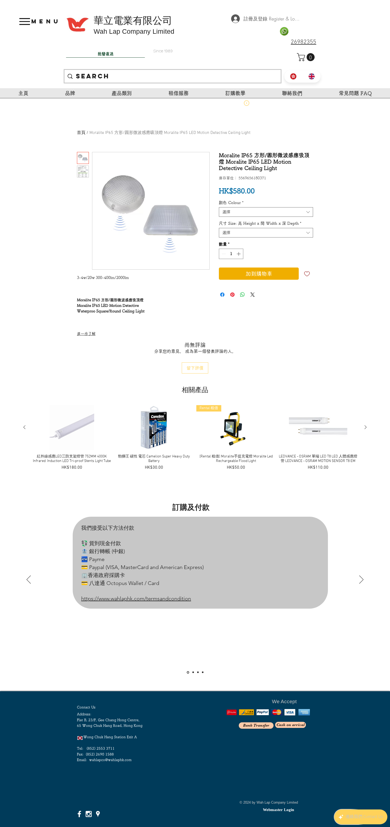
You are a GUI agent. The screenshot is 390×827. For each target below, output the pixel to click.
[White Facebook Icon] (79, 814)
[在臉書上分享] (222, 294)
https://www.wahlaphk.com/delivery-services (125, 627)
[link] (307, 57)
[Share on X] (252, 294)
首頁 (81, 132)
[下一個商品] (365, 427)
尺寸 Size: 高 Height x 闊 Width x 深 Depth (260, 223)
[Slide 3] (198, 672)
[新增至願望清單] (307, 274)
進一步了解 (86, 334)
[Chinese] (293, 76)
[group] (195, 440)
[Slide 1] (187, 672)
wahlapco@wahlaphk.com (110, 760)
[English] (311, 76)
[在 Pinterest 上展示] (232, 294)
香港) (225, 485)
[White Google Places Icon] (98, 814)
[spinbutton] (231, 254)
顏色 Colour (231, 203)
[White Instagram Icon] (88, 814)
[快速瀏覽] (72, 427)
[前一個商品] (24, 427)
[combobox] (266, 212)
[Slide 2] (193, 672)
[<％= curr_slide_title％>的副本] (202, 672)
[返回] (29, 579)
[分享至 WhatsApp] (242, 294)
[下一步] (361, 579)
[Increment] (239, 254)
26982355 (303, 42)
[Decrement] (223, 254)
